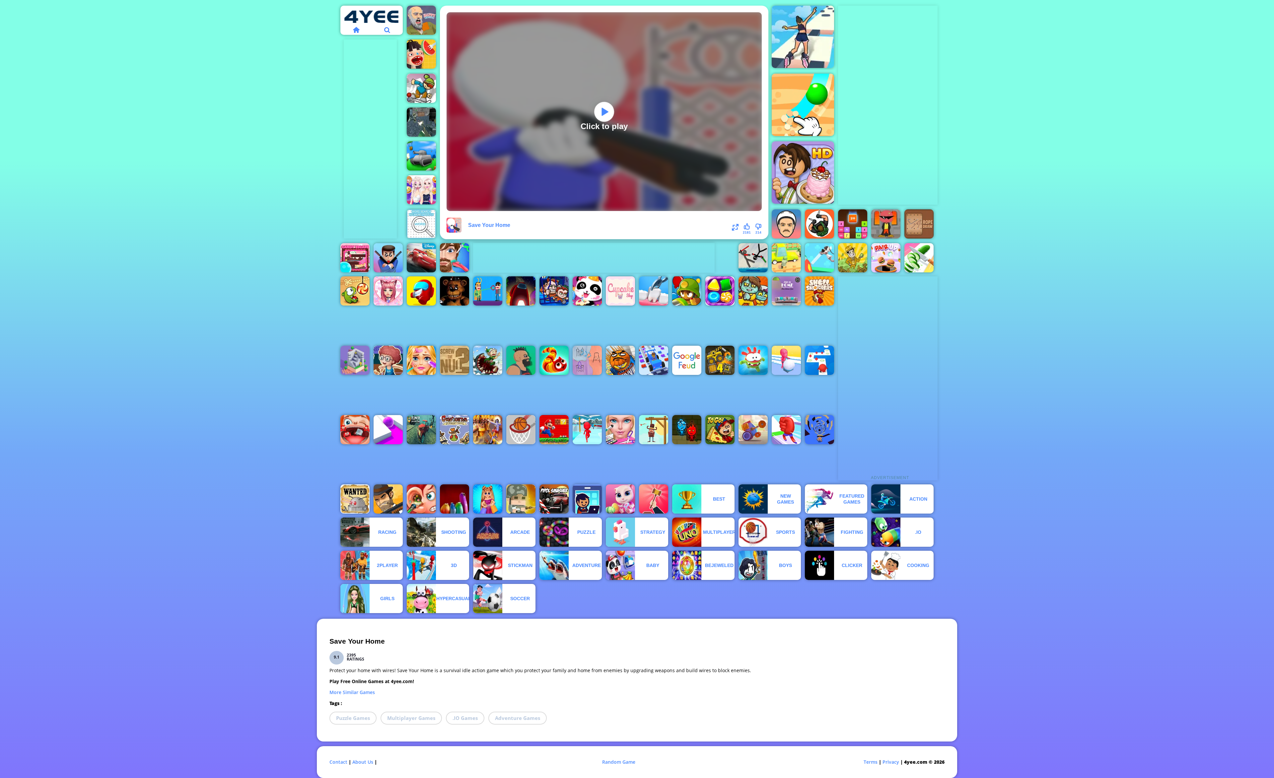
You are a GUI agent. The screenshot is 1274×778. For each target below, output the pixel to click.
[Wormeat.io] (554, 360)
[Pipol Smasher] (554, 499)
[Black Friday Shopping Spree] (487, 499)
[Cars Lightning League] (421, 257)
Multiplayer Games (411, 718)
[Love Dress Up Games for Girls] (388, 291)
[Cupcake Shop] (620, 291)
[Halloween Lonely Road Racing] (421, 429)
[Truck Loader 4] (720, 360)
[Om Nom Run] (753, 360)
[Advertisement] (370, 139)
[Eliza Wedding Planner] (620, 429)
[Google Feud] (686, 360)
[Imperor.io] (587, 360)
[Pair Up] (885, 257)
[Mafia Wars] (388, 499)
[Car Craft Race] (653, 360)
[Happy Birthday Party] (587, 291)
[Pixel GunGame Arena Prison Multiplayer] (421, 122)
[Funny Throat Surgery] (355, 429)
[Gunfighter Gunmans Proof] (454, 429)
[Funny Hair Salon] (454, 257)
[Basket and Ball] (620, 360)
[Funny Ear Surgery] (421, 499)
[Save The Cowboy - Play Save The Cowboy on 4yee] (653, 429)
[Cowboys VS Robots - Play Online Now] (355, 499)
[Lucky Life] (520, 360)
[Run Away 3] (819, 429)
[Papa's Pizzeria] (720, 429)
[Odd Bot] (355, 360)
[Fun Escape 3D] (587, 429)
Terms (871, 762)
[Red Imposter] (421, 291)
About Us (362, 762)
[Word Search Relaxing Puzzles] (421, 224)
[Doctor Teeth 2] (653, 291)
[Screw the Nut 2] (454, 360)
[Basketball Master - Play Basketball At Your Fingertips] (388, 360)
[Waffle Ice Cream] (421, 54)
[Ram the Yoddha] (487, 429)
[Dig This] (803, 105)
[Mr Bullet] (388, 257)
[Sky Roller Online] (803, 37)
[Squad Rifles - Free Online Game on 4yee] (520, 499)
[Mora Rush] (786, 429)
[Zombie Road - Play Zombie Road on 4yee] (786, 257)
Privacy (891, 762)
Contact (338, 762)
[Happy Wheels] (421, 20)
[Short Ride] (786, 224)
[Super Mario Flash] (554, 429)
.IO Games (465, 718)
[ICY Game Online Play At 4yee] (421, 88)
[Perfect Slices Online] (919, 257)
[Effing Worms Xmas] (487, 360)
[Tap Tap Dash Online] (819, 360)
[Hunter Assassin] (819, 224)
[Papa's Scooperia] (803, 172)
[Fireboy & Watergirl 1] (686, 429)
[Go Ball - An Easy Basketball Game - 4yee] (520, 429)
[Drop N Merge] (852, 224)
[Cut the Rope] (355, 291)
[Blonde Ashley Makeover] (421, 360)
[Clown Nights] (454, 291)
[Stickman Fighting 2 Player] (753, 257)
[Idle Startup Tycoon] (587, 499)
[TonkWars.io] (421, 156)
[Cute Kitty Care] (620, 499)
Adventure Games (517, 718)
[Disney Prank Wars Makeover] (421, 189)
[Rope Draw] (919, 224)
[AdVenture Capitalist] (852, 257)
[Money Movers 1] (554, 291)
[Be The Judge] (653, 499)
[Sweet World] (720, 291)
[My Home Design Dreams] (786, 291)
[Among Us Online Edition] (520, 291)
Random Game (618, 762)
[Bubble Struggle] (885, 224)
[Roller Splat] (388, 429)
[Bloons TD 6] (686, 291)
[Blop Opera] (454, 499)
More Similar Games (352, 692)
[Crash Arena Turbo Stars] (753, 429)
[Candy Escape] (355, 257)
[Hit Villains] (487, 291)
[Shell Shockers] (819, 291)
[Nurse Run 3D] (819, 257)
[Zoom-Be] (753, 291)
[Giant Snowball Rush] (786, 360)
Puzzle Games (353, 718)
